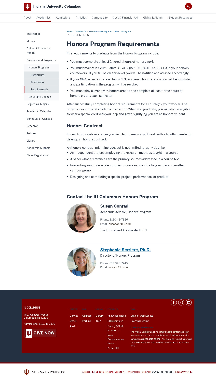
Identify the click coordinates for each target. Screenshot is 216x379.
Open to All (120, 372)
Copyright (146, 372)
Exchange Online (140, 321)
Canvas (74, 315)
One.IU (73, 321)
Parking (86, 321)
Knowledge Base (116, 315)
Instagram (181, 302)
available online (151, 338)
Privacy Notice (133, 372)
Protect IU (113, 348)
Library (99, 315)
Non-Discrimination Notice (115, 339)
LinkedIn (189, 302)
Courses (86, 315)
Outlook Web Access (142, 315)
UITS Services (115, 321)
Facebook (174, 302)
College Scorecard (104, 372)
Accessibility (88, 372)
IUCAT (99, 321)
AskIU (73, 326)
